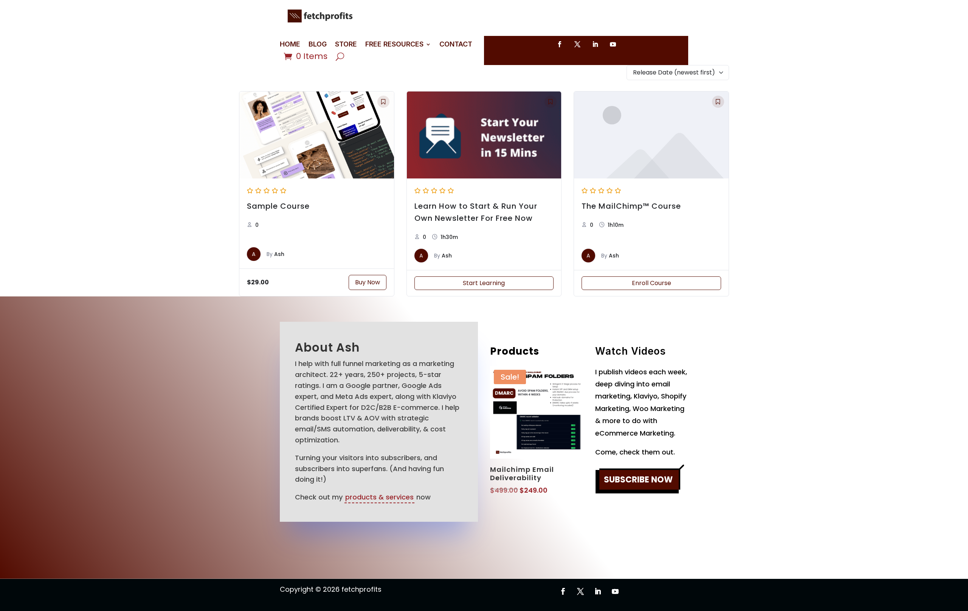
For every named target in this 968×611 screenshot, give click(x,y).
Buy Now (367, 282)
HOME (290, 45)
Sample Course (278, 206)
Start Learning (484, 283)
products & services (379, 497)
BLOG (318, 45)
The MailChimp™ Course (631, 206)
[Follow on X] (577, 44)
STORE (346, 45)
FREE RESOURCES (394, 45)
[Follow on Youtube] (613, 44)
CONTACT (455, 45)
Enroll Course (651, 283)
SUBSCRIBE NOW (638, 479)
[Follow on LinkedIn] (595, 44)
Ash (279, 254)
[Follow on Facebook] (560, 44)
